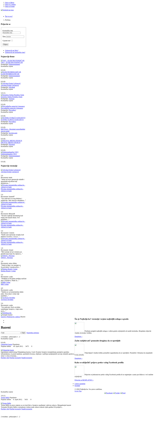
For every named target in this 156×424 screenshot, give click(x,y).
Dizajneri (12, 144)
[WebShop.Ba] (6, 313)
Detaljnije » (78, 336)
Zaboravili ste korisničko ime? (15, 52)
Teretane (11, 99)
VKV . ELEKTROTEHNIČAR (12, 62)
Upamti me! (7, 41)
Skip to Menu (9, 2)
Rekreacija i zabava (13, 317)
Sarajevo (4, 317)
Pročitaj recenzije (15, 358)
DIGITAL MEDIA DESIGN (10, 142)
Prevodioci (12, 110)
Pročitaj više (5, 358)
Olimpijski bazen (6, 344)
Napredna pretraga (33, 333)
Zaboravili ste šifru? (11, 50)
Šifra (4, 37)
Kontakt (77, 385)
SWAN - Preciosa (7, 258)
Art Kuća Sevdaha (7, 299)
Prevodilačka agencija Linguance (12, 108)
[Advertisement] (38, 375)
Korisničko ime (8, 31)
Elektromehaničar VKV (9, 154)
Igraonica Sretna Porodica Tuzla (11, 97)
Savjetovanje (13, 133)
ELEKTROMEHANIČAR (10, 74)
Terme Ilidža (5, 397)
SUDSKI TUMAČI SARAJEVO (12, 120)
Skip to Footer (10, 6)
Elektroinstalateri (14, 64)
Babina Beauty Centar (8, 271)
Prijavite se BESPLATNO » (84, 380)
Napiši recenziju (26, 358)
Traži (23, 333)
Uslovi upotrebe (80, 384)
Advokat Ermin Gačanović (10, 85)
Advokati (12, 87)
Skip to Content (10, 4)
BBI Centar (5, 284)
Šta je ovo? (9, 16)
